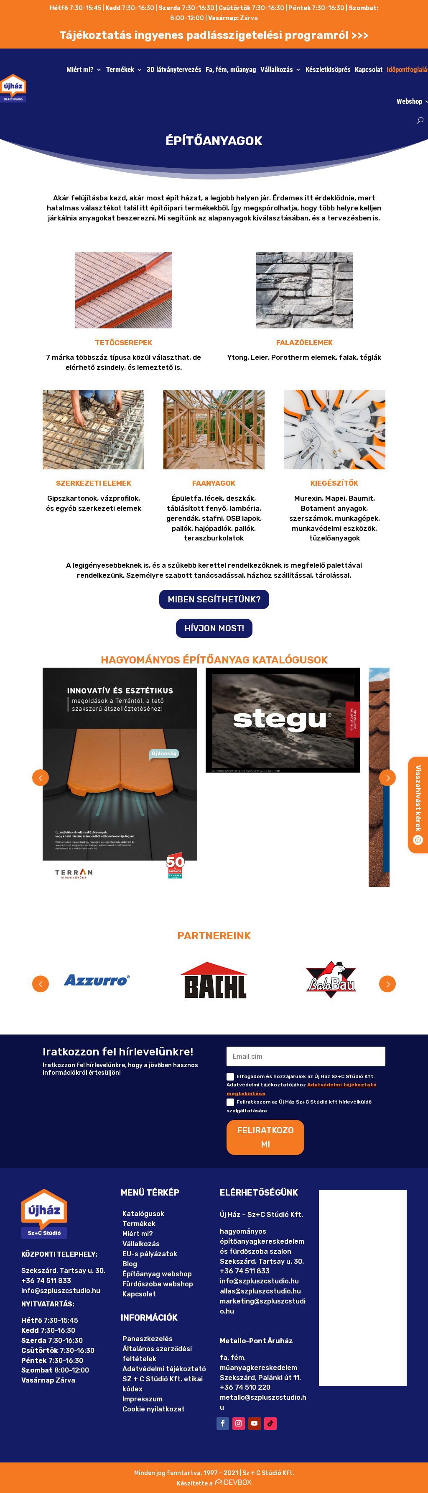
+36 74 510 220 (245, 1387)
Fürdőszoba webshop (157, 1284)
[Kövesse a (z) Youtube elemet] (254, 1423)
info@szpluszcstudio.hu (60, 1291)
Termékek (120, 69)
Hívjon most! (214, 628)
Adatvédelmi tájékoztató (164, 1369)
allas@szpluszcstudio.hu (260, 1291)
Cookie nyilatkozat (153, 1409)
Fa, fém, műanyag (231, 69)
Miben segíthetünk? (214, 599)
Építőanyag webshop (157, 1274)
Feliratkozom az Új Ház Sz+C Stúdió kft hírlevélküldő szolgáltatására (299, 1106)
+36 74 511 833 (46, 1281)
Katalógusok (143, 1214)
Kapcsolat (368, 69)
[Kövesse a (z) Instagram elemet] (238, 1423)
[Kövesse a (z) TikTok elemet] (270, 1423)
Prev (40, 777)
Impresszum (142, 1399)
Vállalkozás (276, 69)
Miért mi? (80, 69)
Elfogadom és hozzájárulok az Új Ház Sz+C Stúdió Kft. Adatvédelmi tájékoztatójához (302, 1084)
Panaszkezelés (147, 1339)
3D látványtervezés (174, 69)
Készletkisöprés (328, 69)
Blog (129, 1264)
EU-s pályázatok (149, 1254)
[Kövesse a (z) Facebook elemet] (223, 1423)
